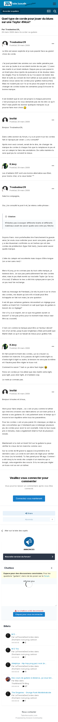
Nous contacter (29, 712)
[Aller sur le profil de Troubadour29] (5, 44)
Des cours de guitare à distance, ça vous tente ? (32, 678)
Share (30, 513)
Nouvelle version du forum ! (18, 557)
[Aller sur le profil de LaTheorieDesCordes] (8, 635)
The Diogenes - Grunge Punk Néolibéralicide (31, 692)
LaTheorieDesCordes (24, 637)
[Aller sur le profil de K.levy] (5, 166)
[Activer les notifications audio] (52, 568)
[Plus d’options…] (53, 43)
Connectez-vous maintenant (29, 498)
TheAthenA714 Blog (20, 683)
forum (46, 576)
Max (17, 681)
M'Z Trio (15, 649)
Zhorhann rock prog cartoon (24, 640)
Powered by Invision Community (29, 718)
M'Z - (14, 634)
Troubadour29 (12, 29)
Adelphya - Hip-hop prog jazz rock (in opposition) (28, 663)
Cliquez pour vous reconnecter (29, 614)
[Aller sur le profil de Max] (8, 679)
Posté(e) (20, 45)
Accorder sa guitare (28, 32)
